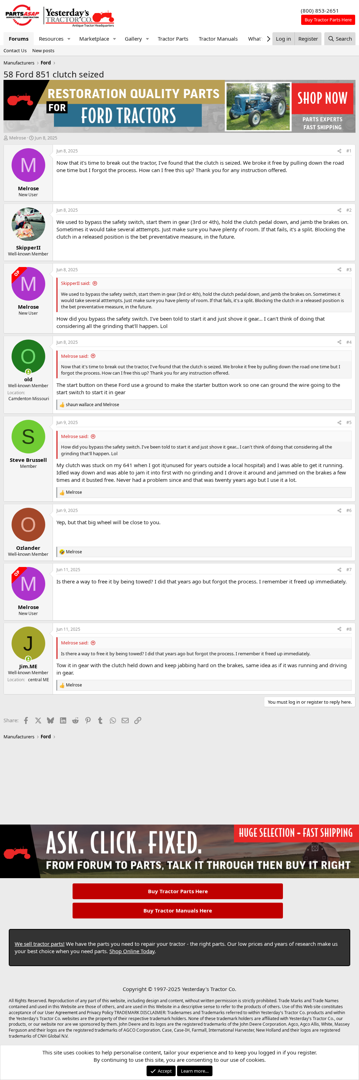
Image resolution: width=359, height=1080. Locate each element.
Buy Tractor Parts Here (178, 891)
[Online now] (28, 372)
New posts (43, 50)
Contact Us (15, 50)
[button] (69, 38)
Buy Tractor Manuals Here (177, 910)
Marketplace (94, 38)
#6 (349, 510)
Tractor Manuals (218, 38)
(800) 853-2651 (320, 10)
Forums (18, 38)
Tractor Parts (173, 38)
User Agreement (61, 1013)
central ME (38, 680)
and (92, 405)
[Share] (339, 151)
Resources (51, 38)
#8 (349, 629)
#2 (349, 210)
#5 (349, 422)
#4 (349, 342)
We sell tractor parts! (40, 943)
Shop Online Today (132, 951)
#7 (349, 570)
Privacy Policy (100, 1013)
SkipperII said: (75, 283)
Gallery (133, 38)
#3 (349, 270)
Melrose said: (74, 356)
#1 (349, 151)
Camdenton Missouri (28, 399)
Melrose (17, 138)
